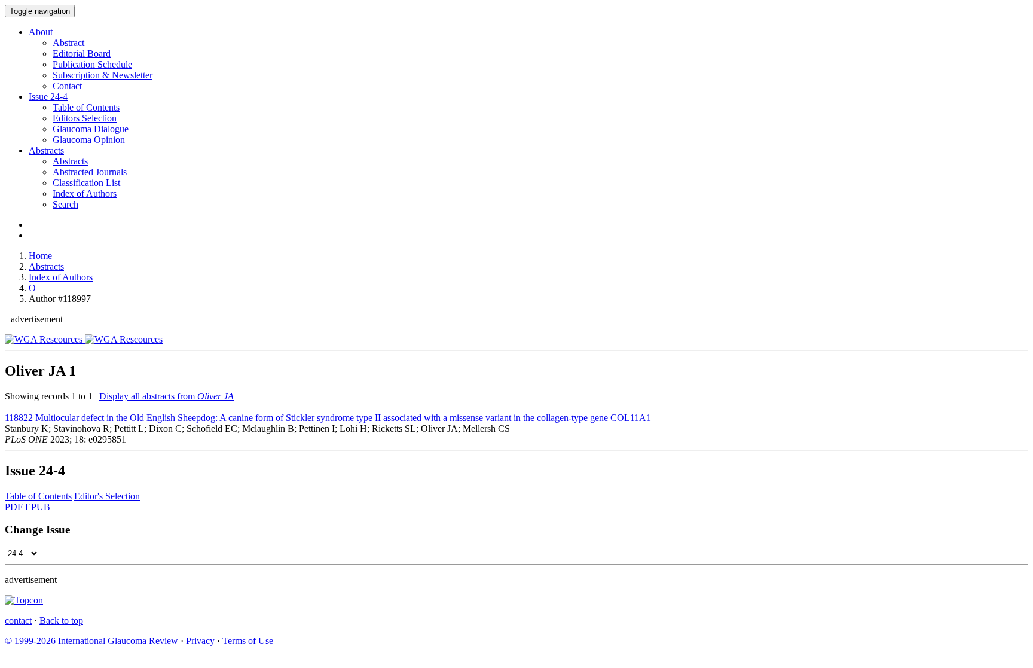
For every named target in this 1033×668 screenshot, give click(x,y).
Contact (67, 86)
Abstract (68, 43)
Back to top (61, 620)
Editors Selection (85, 118)
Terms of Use (247, 641)
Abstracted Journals (90, 172)
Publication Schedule (92, 64)
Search (65, 204)
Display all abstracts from (166, 396)
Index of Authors (85, 193)
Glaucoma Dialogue (91, 129)
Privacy (200, 641)
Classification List (86, 183)
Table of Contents (86, 107)
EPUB (37, 507)
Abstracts (46, 150)
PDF (14, 507)
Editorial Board (82, 53)
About (41, 32)
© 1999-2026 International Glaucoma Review (91, 641)
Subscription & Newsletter (102, 75)
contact (18, 620)
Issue (48, 96)
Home (40, 256)
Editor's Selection (107, 496)
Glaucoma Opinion (89, 140)
